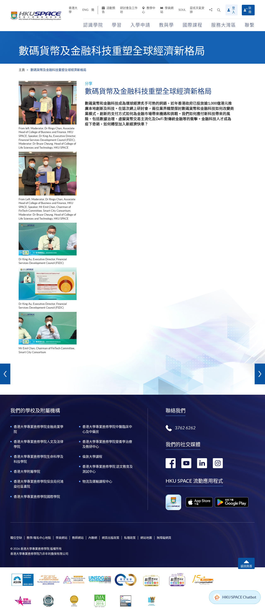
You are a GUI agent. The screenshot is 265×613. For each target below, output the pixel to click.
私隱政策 (130, 537)
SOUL (182, 9)
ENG (85, 9)
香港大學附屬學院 (27, 471)
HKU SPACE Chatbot (239, 597)
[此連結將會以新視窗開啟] (199, 502)
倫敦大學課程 (92, 456)
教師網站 (78, 537)
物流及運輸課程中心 (97, 481)
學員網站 (166, 9)
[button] (219, 10)
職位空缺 (16, 537)
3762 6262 (185, 428)
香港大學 (73, 9)
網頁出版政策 (110, 537)
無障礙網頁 (164, 537)
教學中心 (148, 9)
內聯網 (92, 537)
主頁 (22, 70)
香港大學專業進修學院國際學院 (37, 496)
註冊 (249, 9)
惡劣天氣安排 (197, 9)
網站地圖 (146, 537)
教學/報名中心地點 (39, 537)
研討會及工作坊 (128, 9)
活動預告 (108, 9)
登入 (233, 10)
